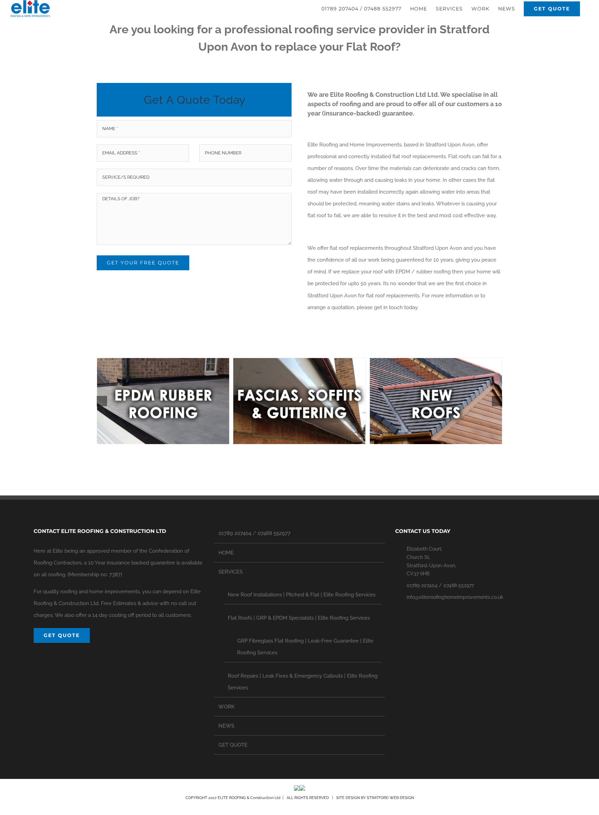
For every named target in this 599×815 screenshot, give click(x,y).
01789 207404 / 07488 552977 (254, 533)
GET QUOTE (233, 745)
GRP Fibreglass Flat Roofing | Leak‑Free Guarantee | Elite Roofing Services (305, 647)
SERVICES (230, 572)
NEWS (226, 726)
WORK (226, 707)
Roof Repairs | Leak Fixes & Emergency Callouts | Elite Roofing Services (302, 682)
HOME (226, 553)
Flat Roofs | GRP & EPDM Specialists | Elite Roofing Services (299, 618)
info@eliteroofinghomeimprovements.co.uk (455, 597)
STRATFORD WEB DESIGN (390, 798)
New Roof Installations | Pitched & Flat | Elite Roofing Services (301, 595)
